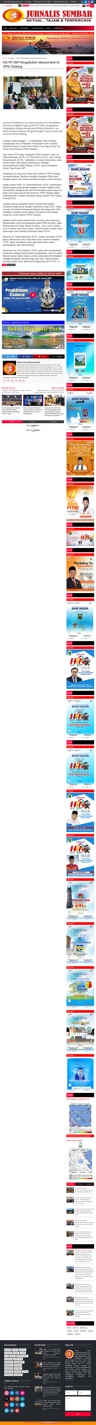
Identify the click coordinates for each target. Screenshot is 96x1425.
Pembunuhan (19, 1362)
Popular (80, 1184)
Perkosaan (9, 1371)
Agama (7, 1350)
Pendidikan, (36, 71)
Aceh (69, 1328)
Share (28, 356)
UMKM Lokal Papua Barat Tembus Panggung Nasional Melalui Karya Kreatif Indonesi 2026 (51, 1403)
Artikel (15, 1350)
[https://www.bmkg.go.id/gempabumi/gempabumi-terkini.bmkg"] (80, 1118)
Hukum (12, 1356)
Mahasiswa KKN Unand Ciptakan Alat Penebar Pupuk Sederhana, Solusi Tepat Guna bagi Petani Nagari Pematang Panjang (84, 1301)
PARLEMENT (24, 28)
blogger (12, 421)
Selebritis (18, 1374)
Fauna (23, 1353)
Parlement (59, 5)
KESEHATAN (58, 28)
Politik (25, 1371)
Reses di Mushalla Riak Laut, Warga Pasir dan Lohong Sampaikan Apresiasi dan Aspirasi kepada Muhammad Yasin (84, 1235)
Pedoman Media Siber (61, 2)
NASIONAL (13, 28)
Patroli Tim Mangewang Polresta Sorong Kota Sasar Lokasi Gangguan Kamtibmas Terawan (51, 1352)
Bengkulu (83, 1328)
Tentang (28, 2)
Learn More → (69, 1380)
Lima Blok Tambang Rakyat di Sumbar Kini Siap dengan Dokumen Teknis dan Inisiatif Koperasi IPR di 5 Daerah (51, 1390)
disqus (33, 421)
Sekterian (8, 1374)
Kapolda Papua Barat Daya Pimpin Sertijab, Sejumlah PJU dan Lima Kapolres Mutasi (51, 1377)
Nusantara (18, 1359)
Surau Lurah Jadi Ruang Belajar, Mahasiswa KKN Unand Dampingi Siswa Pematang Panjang (84, 1313)
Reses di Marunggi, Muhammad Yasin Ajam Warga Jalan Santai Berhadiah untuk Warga (84, 1223)
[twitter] (85, 1)
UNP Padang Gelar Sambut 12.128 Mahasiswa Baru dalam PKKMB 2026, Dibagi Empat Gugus (11, 411)
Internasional (22, 1356)
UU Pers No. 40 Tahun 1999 (42, 2)
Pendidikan (11, 58)
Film (6, 1356)
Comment (59, 356)
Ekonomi (8, 1353)
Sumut (77, 1334)
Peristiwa (17, 1368)
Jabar (69, 1331)
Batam (75, 1328)
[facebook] (82, 1)
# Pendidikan (11, 265)
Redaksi (73, 2)
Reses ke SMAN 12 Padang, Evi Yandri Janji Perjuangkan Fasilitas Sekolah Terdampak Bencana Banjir (84, 1200)
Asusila (22, 1350)
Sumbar (70, 1334)
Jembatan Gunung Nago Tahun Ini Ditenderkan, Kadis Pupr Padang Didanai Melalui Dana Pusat (84, 1212)
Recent (71, 1184)
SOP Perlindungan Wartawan (12, 2)
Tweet (12, 356)
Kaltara (83, 1331)
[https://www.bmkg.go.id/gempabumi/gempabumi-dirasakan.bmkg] (80, 1161)
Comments (89, 1184)
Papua (90, 1331)
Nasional (8, 1359)
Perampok (8, 1368)
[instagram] (89, 1)
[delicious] (92, 1)
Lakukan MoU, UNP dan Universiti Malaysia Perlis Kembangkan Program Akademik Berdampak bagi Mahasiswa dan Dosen (54, 412)
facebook (54, 421)
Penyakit (18, 1365)
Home (5, 28)
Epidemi (15, 1353)
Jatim (76, 1331)
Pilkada (17, 1371)
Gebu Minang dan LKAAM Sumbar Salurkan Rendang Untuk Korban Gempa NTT (51, 1364)
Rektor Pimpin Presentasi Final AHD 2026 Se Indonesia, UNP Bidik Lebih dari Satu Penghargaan (33, 411)
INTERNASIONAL (38, 28)
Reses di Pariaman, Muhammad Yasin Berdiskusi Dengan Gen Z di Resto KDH (24, 6)
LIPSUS (48, 28)
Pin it (44, 356)
